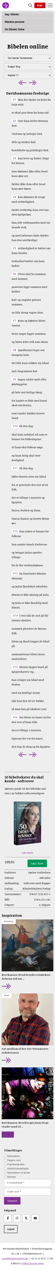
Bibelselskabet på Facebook (8, 1218)
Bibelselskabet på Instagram (17, 1218)
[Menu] (50, 5)
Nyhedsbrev (13, 1156)
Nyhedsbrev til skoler (18, 1172)
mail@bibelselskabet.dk (15, 1258)
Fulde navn (13, 1191)
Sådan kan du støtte (33, 1263)
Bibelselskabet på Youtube (35, 1218)
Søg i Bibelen (12, 14)
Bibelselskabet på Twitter (26, 1218)
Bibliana (11, 1176)
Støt (40, 5)
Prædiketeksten (15, 1164)
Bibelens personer (14, 21)
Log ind (10, 1229)
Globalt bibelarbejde (18, 1168)
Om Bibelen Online (14, 29)
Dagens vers (14, 1160)
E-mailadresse (14, 1182)
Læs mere (27, 852)
